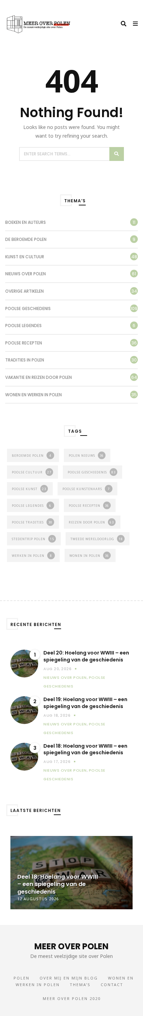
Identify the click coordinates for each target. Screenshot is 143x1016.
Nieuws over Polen (25, 274)
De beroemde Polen (26, 239)
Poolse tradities (32, 522)
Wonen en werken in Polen (33, 395)
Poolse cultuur (31, 472)
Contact (112, 984)
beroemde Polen (31, 455)
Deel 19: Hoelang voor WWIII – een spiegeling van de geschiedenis (85, 703)
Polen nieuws (86, 455)
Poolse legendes (23, 325)
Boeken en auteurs (25, 222)
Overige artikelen (24, 291)
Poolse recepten (23, 343)
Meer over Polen (71, 946)
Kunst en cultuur (24, 257)
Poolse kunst (29, 489)
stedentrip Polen (33, 539)
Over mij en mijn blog (69, 978)
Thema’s (80, 984)
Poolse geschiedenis (28, 308)
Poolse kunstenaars (86, 489)
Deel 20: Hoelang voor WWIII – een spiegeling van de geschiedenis (86, 656)
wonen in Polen (89, 555)
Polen (22, 978)
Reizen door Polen (91, 522)
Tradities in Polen (24, 360)
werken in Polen (32, 555)
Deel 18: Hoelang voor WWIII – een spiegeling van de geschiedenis (85, 749)
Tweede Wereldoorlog (96, 539)
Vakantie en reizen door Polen (38, 377)
